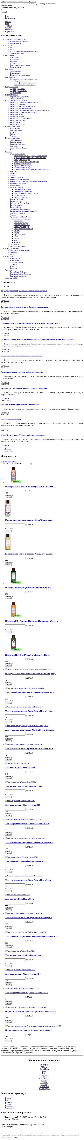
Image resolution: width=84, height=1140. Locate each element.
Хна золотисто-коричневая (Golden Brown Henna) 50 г (31, 936)
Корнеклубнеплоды (21, 227)
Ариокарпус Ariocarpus (22, 189)
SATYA (44, 1085)
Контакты (9, 30)
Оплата (8, 28)
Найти (4, 12)
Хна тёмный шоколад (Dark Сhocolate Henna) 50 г (29, 842)
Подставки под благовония (20, 65)
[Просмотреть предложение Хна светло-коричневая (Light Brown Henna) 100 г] (24, 744)
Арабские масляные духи (19, 41)
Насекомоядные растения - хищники (23, 211)
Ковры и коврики (11, 87)
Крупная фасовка (11, 95)
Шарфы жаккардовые (18, 120)
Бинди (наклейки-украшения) (25, 83)
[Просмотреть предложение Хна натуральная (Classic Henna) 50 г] (20, 970)
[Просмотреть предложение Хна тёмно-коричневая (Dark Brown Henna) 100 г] (24, 707)
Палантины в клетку (17, 104)
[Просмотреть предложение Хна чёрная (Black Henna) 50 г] (17, 895)
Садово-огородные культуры (20, 219)
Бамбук (12, 173)
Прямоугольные (16, 67)
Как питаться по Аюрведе (11, 419)
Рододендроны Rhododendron (21, 217)
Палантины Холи (16, 114)
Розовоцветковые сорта (23, 168)
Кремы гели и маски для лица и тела (23, 79)
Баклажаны (18, 221)
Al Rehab (44, 1067)
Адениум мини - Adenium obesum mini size (30, 158)
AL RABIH (44, 1065)
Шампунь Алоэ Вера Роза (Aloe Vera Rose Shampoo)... (30, 673)
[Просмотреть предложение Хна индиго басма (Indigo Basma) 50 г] (20, 951)
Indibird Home (44, 1079)
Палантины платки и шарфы (16, 101)
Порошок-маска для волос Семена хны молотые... (29, 1030)
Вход (7, 16)
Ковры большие (15, 93)
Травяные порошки (17, 53)
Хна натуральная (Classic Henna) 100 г (23, 805)
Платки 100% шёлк (17, 116)
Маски (12, 47)
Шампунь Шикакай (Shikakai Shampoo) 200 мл (28, 587)
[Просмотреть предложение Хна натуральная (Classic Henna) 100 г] (20, 801)
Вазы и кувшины (16, 130)
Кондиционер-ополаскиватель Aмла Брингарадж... (29, 520)
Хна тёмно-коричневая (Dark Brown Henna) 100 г (28, 711)
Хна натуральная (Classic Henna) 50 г (23, 974)
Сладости (13, 146)
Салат (16, 237)
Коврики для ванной (17, 89)
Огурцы (17, 231)
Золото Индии (44, 1089)
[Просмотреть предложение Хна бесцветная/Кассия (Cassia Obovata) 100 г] (23, 819)
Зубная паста (14, 252)
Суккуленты (14, 244)
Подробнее (5, 301)
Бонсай (12, 175)
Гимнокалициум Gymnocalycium (26, 193)
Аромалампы (14, 260)
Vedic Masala (44, 1087)
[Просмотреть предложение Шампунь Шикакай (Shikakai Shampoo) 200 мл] (13, 583)
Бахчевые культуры (21, 223)
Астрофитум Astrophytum (23, 191)
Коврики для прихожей (18, 91)
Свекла (16, 238)
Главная (8, 22)
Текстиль (8, 270)
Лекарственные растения (23, 229)
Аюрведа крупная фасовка (19, 97)
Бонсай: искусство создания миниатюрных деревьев (21, 356)
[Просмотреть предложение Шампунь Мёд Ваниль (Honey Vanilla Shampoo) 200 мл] (13, 617)
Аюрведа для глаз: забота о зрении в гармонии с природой (24, 388)
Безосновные (14, 59)
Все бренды (5, 462)
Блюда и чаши (15, 128)
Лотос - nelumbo (16, 207)
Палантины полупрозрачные (20, 108)
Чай (11, 150)
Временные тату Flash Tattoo (24, 85)
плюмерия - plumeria (17, 213)
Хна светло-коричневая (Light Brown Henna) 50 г (28, 918)
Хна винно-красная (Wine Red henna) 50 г (25, 861)
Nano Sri (44, 1081)
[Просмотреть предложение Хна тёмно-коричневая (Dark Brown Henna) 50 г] (24, 876)
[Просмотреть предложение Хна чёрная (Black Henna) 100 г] (17, 763)
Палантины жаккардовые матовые (22, 106)
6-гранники (14, 57)
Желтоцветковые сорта (22, 164)
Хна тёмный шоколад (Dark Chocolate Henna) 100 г (29, 692)
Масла (12, 49)
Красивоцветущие (16, 201)
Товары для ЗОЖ (11, 278)
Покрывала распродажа (18, 276)
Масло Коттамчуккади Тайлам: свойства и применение (23, 435)
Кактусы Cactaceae (17, 187)
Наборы (13, 134)
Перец (16, 233)
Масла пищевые (16, 140)
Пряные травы (19, 235)
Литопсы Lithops (16, 205)
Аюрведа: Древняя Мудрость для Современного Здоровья (24, 291)
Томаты (17, 242)
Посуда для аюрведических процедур (24, 51)
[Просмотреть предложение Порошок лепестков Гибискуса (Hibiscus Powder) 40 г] (26, 1007)
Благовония (9, 55)
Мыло (12, 254)
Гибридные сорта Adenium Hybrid (26, 162)
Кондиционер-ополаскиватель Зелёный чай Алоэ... (29, 554)
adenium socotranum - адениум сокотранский (30, 156)
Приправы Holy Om (17, 144)
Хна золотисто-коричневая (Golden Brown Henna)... (29, 730)
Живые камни (15, 185)
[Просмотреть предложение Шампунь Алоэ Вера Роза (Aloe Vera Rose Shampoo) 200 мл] (28, 669)
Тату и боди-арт (16, 81)
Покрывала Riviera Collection (20, 274)
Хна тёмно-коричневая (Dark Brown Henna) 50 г (28, 880)
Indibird (13, 462)
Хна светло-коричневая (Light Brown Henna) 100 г (29, 749)
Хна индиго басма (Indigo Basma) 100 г (23, 786)
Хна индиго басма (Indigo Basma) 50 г (23, 955)
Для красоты (10, 77)
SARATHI (44, 1083)
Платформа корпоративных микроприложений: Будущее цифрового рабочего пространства (37, 339)
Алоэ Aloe (13, 171)
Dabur (44, 1071)
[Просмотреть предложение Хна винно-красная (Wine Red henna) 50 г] (21, 857)
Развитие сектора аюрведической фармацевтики (20, 404)
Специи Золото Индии (18, 148)
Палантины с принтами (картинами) (23, 112)
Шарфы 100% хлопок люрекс (21, 118)
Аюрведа (8, 45)
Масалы (13, 63)
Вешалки (13, 132)
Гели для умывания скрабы (20, 250)
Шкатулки (13, 268)
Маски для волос (16, 71)
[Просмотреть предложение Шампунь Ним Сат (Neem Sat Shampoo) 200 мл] (13, 651)
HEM (44, 1073)
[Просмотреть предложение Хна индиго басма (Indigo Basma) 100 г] (20, 782)
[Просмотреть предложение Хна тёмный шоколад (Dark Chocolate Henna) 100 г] (25, 688)
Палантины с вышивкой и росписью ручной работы (29, 110)
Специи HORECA (16, 99)
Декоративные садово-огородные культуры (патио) (29, 181)
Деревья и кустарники (18, 183)
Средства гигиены (12, 248)
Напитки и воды (16, 142)
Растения (8, 152)
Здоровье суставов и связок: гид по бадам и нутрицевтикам (24, 307)
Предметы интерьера (13, 126)
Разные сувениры (16, 262)
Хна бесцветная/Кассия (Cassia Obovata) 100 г (27, 824)
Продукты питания (12, 138)
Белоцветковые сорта (22, 160)
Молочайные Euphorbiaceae (20, 209)
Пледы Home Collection (18, 272)
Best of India (44, 1069)
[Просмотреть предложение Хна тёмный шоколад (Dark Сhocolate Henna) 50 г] (24, 838)
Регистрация (10, 18)
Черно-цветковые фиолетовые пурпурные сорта (32, 169)
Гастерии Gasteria (16, 177)
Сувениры (9, 256)
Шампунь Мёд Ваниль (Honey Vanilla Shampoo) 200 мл (31, 621)
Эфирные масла (15, 43)
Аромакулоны (15, 258)
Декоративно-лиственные (19, 179)
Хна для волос (15, 73)
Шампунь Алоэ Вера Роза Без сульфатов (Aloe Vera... (30, 486)
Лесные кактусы (20, 195)
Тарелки (13, 136)
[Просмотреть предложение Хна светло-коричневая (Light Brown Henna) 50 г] (24, 913)
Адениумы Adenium (17, 154)
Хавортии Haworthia (17, 246)
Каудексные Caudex (17, 199)
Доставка (8, 26)
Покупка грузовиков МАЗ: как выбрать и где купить (22, 372)
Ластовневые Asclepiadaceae (20, 203)
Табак (16, 240)
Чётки (12, 266)
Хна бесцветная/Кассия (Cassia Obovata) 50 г (26, 993)
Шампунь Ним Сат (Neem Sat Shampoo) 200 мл (27, 655)
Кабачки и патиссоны (22, 225)
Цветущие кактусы (21, 197)
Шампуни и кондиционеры (20, 75)
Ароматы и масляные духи (15, 39)
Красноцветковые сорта (23, 166)
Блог (7, 24)
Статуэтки (13, 264)
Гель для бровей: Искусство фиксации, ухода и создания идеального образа (30, 323)
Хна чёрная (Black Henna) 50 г (19, 899)
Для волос (9, 69)
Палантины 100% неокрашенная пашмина (25, 102)
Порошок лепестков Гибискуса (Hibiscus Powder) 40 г (30, 1011)
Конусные (13, 61)
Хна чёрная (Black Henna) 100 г (20, 767)
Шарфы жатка (15, 122)
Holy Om (44, 1075)
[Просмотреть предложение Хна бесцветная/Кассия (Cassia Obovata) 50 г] (22, 988)
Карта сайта (9, 32)
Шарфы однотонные (17, 124)
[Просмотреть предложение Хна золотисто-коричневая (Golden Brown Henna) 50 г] (26, 932)
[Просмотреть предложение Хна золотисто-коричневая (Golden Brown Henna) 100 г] (26, 726)
